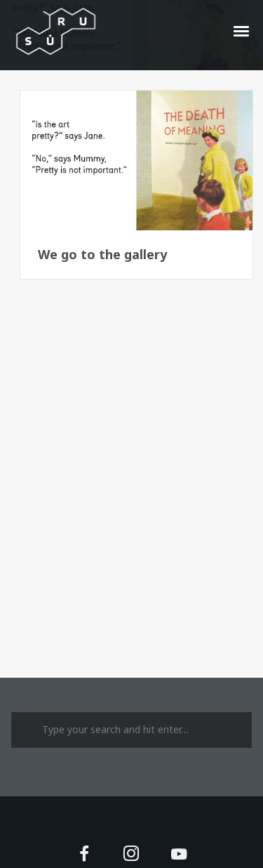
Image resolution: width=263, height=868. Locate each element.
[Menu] (242, 30)
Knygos (60, 112)
